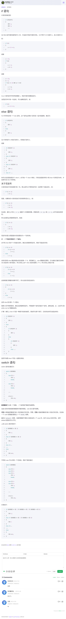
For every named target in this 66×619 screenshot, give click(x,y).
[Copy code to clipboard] (62, 20)
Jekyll (10, 616)
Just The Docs (16, 616)
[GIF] (9, 571)
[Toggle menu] (63, 2)
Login (54, 571)
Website (45, 554)
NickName (5, 554)
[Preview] (14, 571)
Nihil (8, 545)
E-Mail (25, 554)
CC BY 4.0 (14, 545)
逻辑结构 (3, 7)
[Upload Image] (12, 571)
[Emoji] (7, 571)
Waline (60, 610)
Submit (60, 571)
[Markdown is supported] (4, 571)
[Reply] (62, 581)
